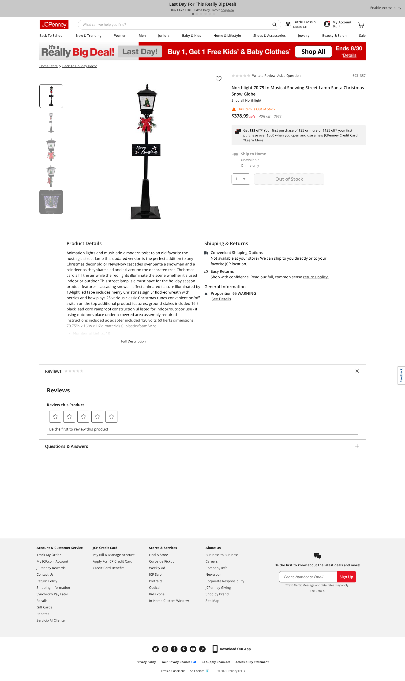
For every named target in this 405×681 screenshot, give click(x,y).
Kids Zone (157, 594)
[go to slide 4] (205, 14)
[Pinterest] (184, 649)
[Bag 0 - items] (361, 24)
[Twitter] (156, 649)
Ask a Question (289, 75)
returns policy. (316, 277)
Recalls (42, 600)
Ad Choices (197, 671)
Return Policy (47, 581)
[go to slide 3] (201, 14)
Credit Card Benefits (108, 568)
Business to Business (222, 554)
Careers (212, 561)
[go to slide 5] (210, 14)
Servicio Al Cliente (51, 620)
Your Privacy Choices (175, 662)
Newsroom (214, 574)
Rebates (43, 613)
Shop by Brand (217, 594)
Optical (154, 587)
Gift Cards (44, 607)
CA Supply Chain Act (216, 662)
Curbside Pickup (162, 561)
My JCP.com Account (52, 561)
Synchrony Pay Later (52, 594)
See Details (221, 299)
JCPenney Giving (218, 587)
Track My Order (49, 554)
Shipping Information (53, 587)
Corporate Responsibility (225, 581)
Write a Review (263, 75)
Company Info (216, 568)
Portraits (155, 581)
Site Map (212, 600)
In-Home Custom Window (169, 600)
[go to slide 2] (197, 14)
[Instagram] (165, 649)
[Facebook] (175, 649)
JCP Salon (156, 574)
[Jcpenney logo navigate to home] (54, 24)
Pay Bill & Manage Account (114, 554)
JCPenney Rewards (51, 568)
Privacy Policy (146, 662)
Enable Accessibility (385, 7)
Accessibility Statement (252, 662)
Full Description (133, 341)
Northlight (253, 100)
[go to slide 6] (214, 14)
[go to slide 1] (193, 14)
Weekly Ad (157, 568)
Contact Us (45, 574)
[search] (276, 24)
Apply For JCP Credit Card (112, 561)
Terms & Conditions (172, 671)
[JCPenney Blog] (203, 649)
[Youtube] (193, 649)
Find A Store (158, 554)
